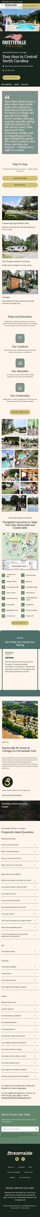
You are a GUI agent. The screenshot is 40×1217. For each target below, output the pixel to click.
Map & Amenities (6, 84)
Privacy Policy (15, 1208)
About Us (11, 1167)
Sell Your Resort (24, 1177)
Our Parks (21, 1167)
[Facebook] (17, 1159)
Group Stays (29, 1172)
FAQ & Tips (24, 84)
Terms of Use (25, 1208)
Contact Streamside (13, 1172)
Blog (30, 1167)
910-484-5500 (15, 1095)
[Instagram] (23, 1159)
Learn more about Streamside (12, 795)
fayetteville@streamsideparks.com (16, 1098)
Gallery (16, 84)
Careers (12, 1177)
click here (22, 1088)
